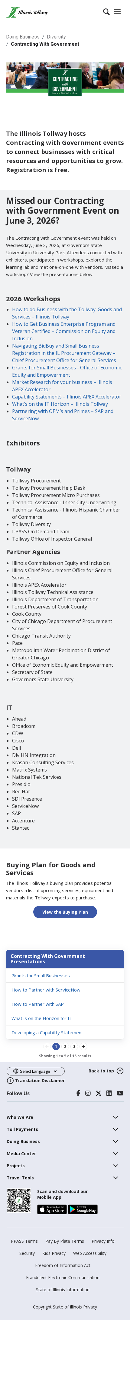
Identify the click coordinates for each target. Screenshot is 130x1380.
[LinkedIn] (109, 1093)
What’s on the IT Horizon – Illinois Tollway (60, 404)
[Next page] (83, 1046)
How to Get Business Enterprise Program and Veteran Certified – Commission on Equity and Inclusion (63, 331)
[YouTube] (120, 1093)
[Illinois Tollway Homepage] (27, 12)
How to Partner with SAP (37, 1004)
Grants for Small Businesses (40, 975)
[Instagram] (88, 1093)
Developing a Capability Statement (47, 1032)
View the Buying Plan (65, 912)
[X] (99, 1093)
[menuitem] (20, 1117)
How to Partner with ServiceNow (45, 990)
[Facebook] (78, 1093)
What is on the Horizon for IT (41, 1018)
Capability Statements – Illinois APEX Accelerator (66, 396)
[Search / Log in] (113, 12)
